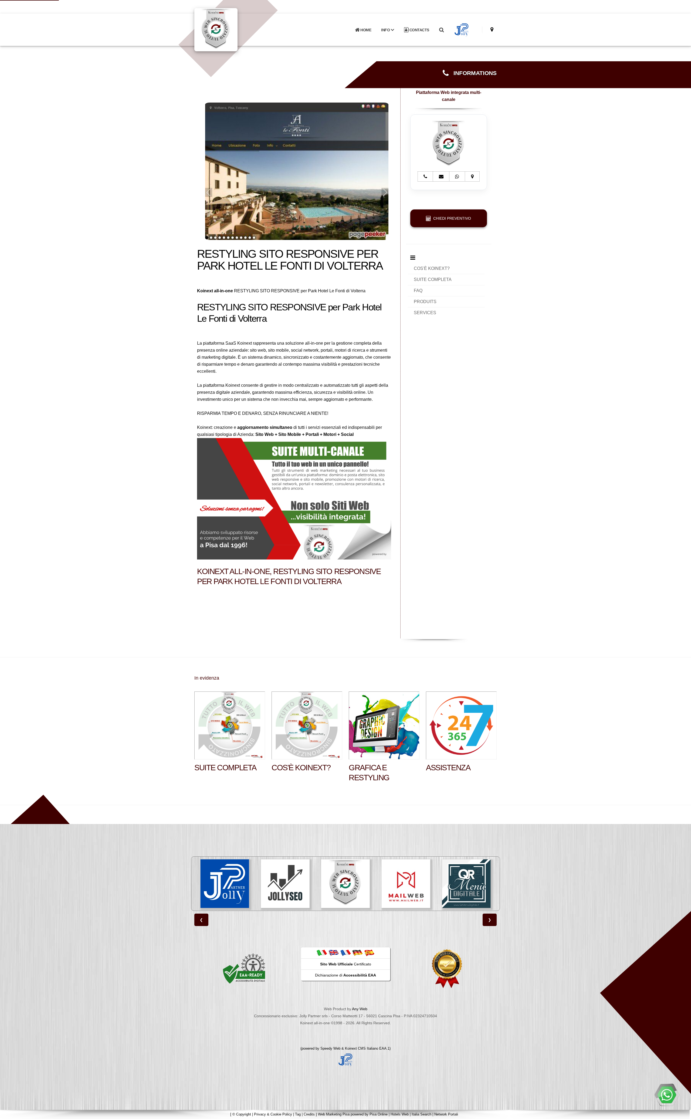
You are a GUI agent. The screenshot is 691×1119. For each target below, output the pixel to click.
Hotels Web (400, 1114)
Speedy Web (330, 1048)
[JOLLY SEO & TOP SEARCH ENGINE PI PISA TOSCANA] (225, 883)
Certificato (345, 964)
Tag (298, 1114)
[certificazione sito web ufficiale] (447, 968)
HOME (365, 30)
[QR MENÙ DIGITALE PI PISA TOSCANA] (406, 883)
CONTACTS (418, 30)
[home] (230, 29)
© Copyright (241, 1114)
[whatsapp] (666, 1094)
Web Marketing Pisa (334, 1114)
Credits (309, 1114)
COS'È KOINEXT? (432, 268)
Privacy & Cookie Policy (273, 1114)
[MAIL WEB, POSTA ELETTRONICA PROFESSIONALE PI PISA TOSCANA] (345, 883)
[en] (333, 953)
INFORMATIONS (473, 73)
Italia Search (421, 1114)
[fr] (345, 953)
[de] (357, 953)
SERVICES (425, 312)
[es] (369, 953)
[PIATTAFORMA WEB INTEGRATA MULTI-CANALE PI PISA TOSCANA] (285, 883)
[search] (441, 29)
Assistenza (448, 767)
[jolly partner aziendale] (462, 29)
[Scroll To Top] (681, 1113)
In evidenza (206, 678)
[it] (321, 953)
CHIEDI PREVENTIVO (451, 218)
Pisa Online (379, 1114)
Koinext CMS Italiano (362, 1048)
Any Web (359, 1009)
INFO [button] (386, 30)
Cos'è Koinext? (301, 767)
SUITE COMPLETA (433, 279)
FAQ (418, 290)
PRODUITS (425, 301)
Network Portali (446, 1114)
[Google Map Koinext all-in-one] (491, 29)
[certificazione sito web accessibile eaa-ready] (244, 968)
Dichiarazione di (345, 975)
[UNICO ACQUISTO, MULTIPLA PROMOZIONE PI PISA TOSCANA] (466, 883)
